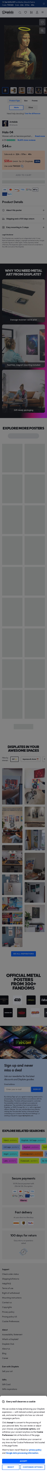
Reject (11, 1467)
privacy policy (35, 1450)
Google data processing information (22, 1453)
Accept (23, 1461)
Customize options (33, 1467)
